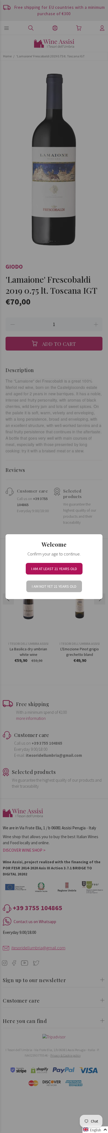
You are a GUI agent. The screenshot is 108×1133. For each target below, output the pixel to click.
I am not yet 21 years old (54, 586)
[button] (95, 1129)
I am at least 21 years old (54, 568)
